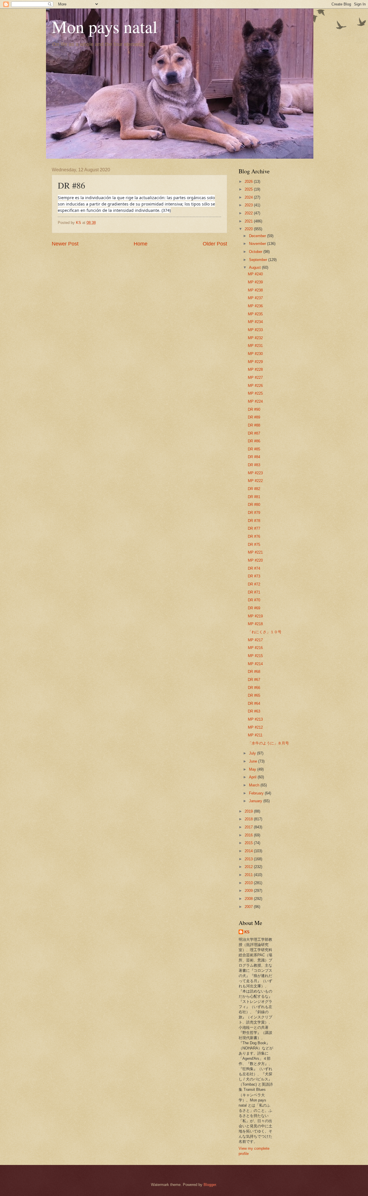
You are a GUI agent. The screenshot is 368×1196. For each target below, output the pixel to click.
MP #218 (255, 624)
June (253, 761)
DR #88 (254, 425)
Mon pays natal (105, 26)
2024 (249, 197)
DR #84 (254, 457)
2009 (249, 890)
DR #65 (254, 695)
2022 (249, 213)
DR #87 (254, 433)
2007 (249, 907)
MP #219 (255, 616)
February (257, 793)
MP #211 (255, 735)
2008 (249, 898)
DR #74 (254, 568)
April (253, 777)
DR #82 (254, 489)
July (253, 753)
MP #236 (255, 306)
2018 (249, 819)
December (258, 236)
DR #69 (254, 608)
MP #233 (255, 330)
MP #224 (255, 401)
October (256, 251)
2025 (249, 189)
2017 (249, 827)
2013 (249, 859)
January (256, 801)
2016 (249, 835)
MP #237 (255, 298)
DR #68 (254, 671)
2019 (249, 811)
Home (140, 244)
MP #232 (255, 338)
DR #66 (254, 688)
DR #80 (254, 504)
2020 (249, 229)
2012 (249, 867)
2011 (249, 875)
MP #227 (255, 377)
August (255, 267)
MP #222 (255, 481)
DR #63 (254, 711)
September (258, 260)
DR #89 (254, 417)
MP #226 (255, 385)
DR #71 (254, 592)
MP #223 (255, 473)
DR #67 (254, 679)
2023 (249, 205)
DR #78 (254, 521)
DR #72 (254, 584)
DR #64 (254, 703)
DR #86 (254, 441)
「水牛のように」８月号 (268, 743)
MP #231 (255, 345)
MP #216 (255, 648)
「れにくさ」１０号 (264, 632)
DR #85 (254, 449)
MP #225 (255, 393)
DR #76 (254, 536)
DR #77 (254, 528)
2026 (249, 181)
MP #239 (255, 282)
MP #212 (255, 727)
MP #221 (255, 552)
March (254, 785)
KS (247, 932)
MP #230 (255, 354)
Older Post (215, 244)
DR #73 (254, 576)
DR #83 (254, 465)
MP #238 (255, 290)
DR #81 (254, 497)
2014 (249, 851)
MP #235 (255, 314)
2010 (249, 883)
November (258, 243)
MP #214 (255, 664)
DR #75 (254, 544)
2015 (249, 843)
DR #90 (254, 409)
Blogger (210, 1184)
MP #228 (255, 369)
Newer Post (65, 244)
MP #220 (255, 560)
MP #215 (255, 656)
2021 (249, 221)
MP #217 (255, 640)
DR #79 (254, 512)
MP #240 (255, 274)
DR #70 (254, 600)
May (253, 769)
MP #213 (255, 719)
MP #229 (255, 362)
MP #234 (255, 322)
